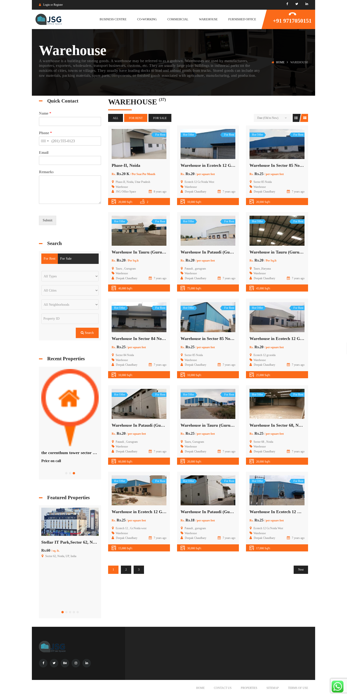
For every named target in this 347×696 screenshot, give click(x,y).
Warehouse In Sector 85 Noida (277, 165)
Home (280, 62)
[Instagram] (76, 663)
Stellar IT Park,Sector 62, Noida (71, 542)
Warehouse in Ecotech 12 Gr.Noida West (287, 338)
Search (89, 333)
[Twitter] (54, 663)
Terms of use (298, 688)
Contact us (223, 688)
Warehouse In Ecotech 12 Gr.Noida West (287, 511)
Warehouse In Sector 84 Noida (139, 338)
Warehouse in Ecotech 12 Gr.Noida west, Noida (224, 165)
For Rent (136, 118)
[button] (66, 473)
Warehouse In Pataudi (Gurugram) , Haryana (154, 425)
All (115, 118)
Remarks (46, 172)
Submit (47, 220)
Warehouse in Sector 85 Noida (208, 338)
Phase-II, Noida (126, 165)
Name (45, 113)
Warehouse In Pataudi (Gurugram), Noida (219, 252)
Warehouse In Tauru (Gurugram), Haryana (151, 252)
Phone (45, 133)
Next (301, 569)
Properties (249, 688)
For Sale (160, 118)
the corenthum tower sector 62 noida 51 (77, 452)
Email (43, 152)
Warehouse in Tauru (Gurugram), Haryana (289, 252)
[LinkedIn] (86, 663)
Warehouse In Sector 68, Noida (278, 425)
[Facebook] (287, 3)
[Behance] (65, 663)
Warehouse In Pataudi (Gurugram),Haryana (221, 511)
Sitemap (273, 688)
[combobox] (44, 141)
